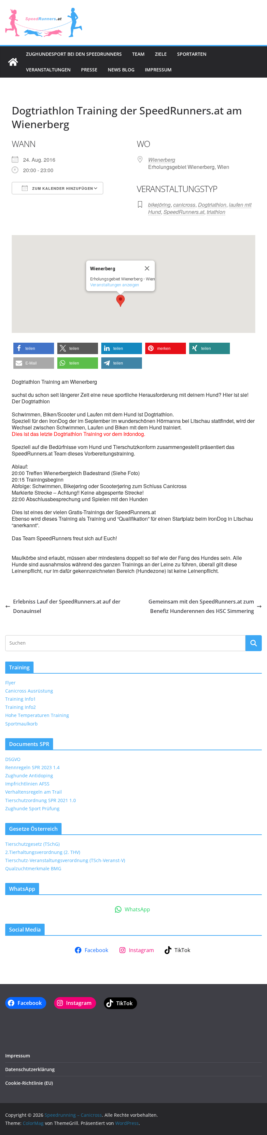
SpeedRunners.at (183, 212)
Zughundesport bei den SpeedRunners (74, 54)
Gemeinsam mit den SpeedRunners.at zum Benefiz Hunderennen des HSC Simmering (201, 606)
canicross (184, 204)
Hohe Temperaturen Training (37, 715)
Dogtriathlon (212, 204)
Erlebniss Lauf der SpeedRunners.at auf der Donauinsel (66, 606)
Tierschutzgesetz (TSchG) (32, 844)
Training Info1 (20, 699)
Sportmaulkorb (21, 724)
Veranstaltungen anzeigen (114, 284)
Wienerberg (161, 159)
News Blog (121, 70)
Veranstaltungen (48, 70)
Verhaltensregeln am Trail (33, 792)
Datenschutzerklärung (30, 1069)
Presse (89, 70)
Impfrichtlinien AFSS (27, 784)
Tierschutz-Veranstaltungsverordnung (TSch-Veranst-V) (65, 860)
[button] (120, 300)
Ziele (161, 54)
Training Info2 (20, 707)
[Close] (147, 268)
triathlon (216, 212)
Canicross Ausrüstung (29, 691)
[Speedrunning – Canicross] (13, 62)
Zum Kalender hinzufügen (62, 188)
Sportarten (191, 54)
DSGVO (13, 759)
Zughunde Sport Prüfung (32, 808)
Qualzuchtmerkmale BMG (33, 868)
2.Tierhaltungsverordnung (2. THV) (42, 852)
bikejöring (159, 204)
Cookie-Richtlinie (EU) (29, 1083)
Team (138, 54)
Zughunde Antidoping (29, 775)
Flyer (10, 683)
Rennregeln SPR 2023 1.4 (32, 767)
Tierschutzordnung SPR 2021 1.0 (40, 800)
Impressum (158, 70)
